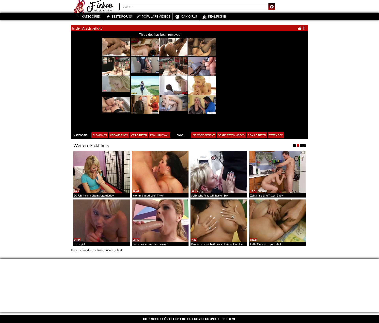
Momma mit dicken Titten (148, 195)
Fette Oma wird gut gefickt (266, 244)
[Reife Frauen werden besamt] (160, 220)
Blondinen (100, 135)
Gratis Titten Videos (231, 135)
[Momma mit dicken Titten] (160, 172)
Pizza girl (79, 244)
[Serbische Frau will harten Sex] (218, 172)
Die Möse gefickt (203, 135)
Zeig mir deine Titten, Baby (266, 195)
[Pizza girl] (101, 220)
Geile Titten (139, 135)
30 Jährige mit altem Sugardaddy (94, 195)
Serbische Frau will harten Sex (209, 195)
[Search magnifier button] (271, 6)
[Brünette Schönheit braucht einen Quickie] (218, 220)
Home (75, 250)
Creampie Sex (119, 135)
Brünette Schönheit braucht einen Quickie (217, 244)
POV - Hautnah (159, 135)
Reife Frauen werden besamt (150, 244)
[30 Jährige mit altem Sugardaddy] (101, 172)
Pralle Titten (257, 135)
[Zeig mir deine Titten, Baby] (277, 172)
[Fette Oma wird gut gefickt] (277, 220)
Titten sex (276, 135)
